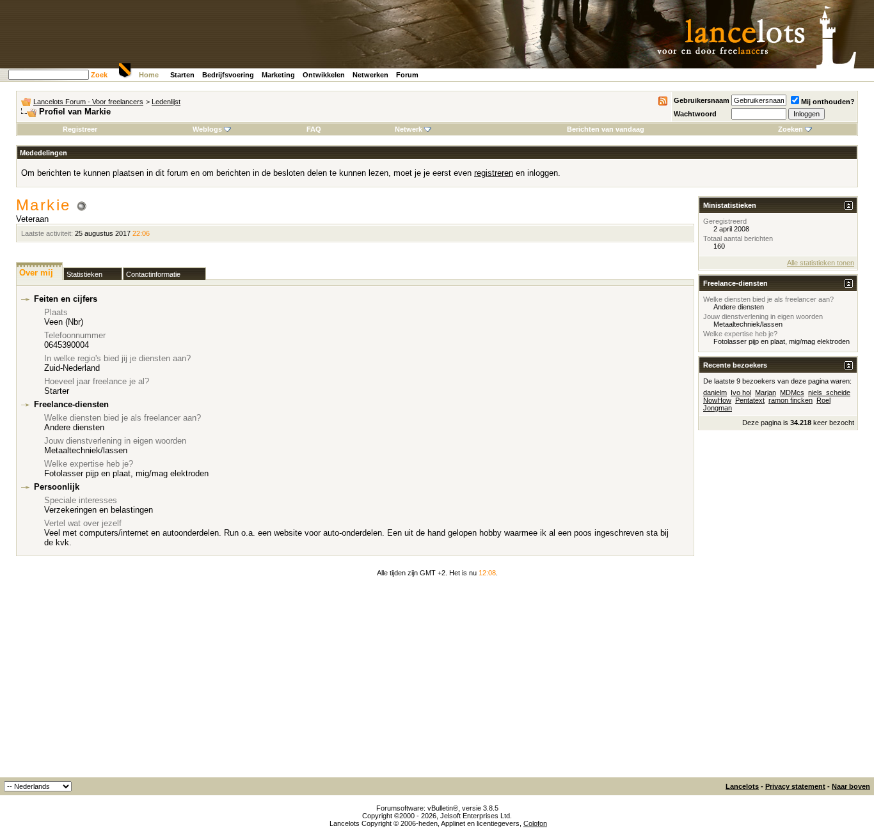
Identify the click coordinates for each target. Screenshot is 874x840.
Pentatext (750, 400)
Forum (407, 75)
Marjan (765, 392)
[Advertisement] (437, 681)
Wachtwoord (695, 114)
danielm (715, 392)
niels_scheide (829, 392)
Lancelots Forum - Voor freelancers (88, 101)
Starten (182, 75)
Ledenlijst (166, 101)
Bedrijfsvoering (228, 75)
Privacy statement (795, 786)
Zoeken (790, 129)
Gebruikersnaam (701, 100)
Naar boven (851, 786)
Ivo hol (741, 392)
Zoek (99, 75)
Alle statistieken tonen (820, 263)
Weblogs (207, 129)
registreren (493, 173)
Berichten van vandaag (605, 129)
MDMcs (792, 392)
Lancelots (742, 786)
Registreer (80, 129)
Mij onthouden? (828, 101)
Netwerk (408, 129)
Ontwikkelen (324, 75)
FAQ (313, 129)
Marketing (278, 75)
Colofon (535, 823)
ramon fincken (790, 400)
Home (149, 75)
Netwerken (370, 75)
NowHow (717, 400)
